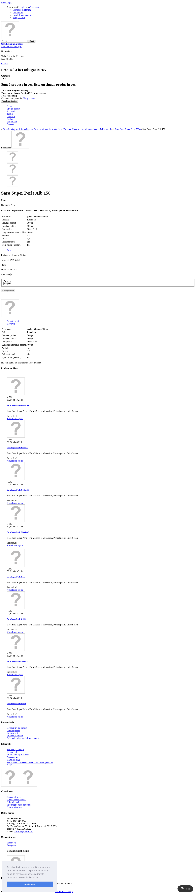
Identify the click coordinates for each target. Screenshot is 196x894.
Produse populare (15, 735)
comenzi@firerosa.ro (23, 831)
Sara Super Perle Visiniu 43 (18, 532)
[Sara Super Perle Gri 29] (16, 608)
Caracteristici (13, 321)
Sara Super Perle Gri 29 (16, 619)
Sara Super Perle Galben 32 (18, 490)
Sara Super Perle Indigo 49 (18, 405)
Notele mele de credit (16, 799)
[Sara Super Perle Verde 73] (16, 437)
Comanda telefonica (22, 10)
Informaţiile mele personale (19, 805)
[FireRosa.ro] (10, 38)
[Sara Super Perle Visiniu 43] (16, 521)
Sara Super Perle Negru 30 (18, 661)
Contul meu (18, 12)
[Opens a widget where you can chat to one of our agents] (185, 889)
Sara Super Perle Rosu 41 (17, 577)
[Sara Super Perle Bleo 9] (16, 693)
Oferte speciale (13, 730)
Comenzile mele (14, 797)
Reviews (11, 324)
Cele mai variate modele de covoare (23, 738)
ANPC (10, 765)
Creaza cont (34, 7)
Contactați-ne (13, 757)
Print (9, 250)
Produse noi (12, 733)
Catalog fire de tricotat (17, 728)
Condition (6, 205)
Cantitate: (5, 274)
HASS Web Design (64, 891)
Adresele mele (13, 802)
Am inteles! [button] (29, 884)
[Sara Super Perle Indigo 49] (16, 394)
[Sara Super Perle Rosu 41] (16, 566)
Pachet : (7, 281)
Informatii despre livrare (18, 754)
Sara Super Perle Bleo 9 (16, 704)
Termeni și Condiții (15, 749)
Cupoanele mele (14, 807)
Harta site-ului (13, 760)
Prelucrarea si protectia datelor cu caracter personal (30, 762)
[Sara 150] (20, 147)
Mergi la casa (19, 17)
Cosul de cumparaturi (22, 15)
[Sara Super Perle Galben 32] (16, 479)
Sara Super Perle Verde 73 (17, 448)
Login (22, 7)
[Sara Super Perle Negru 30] (16, 650)
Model (4, 200)
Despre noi (12, 752)
